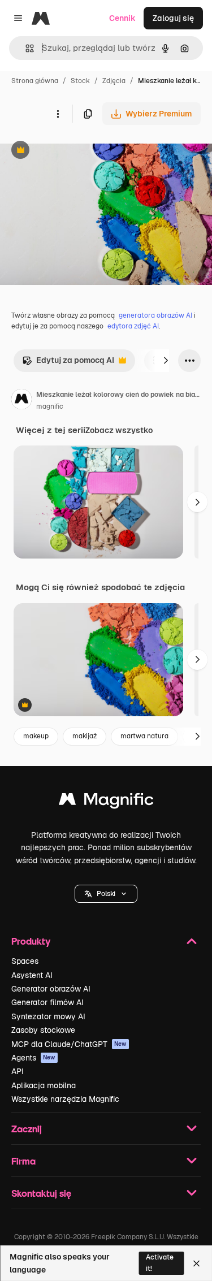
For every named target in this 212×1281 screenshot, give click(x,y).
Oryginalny (78, 151)
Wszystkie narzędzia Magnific (65, 1099)
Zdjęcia (114, 80)
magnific (49, 406)
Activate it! (160, 1263)
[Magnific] (106, 802)
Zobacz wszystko (119, 430)
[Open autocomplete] (25, 48)
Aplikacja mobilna (43, 1085)
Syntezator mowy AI (48, 1016)
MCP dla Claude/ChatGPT (69, 1044)
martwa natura (144, 736)
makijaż (84, 736)
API (17, 1071)
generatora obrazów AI (155, 315)
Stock (80, 80)
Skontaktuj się (41, 1193)
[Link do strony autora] (21, 401)
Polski (106, 893)
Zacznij (26, 1129)
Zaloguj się (173, 18)
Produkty (30, 941)
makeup (36, 736)
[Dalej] (165, 360)
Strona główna (34, 80)
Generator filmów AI (47, 1002)
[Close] (196, 1263)
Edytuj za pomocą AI (68, 363)
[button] (106, 894)
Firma (23, 1161)
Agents (33, 1058)
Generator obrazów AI (50, 989)
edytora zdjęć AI (133, 326)
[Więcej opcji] (57, 113)
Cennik (122, 18)
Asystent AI (32, 975)
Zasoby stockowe (43, 1030)
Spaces (24, 961)
